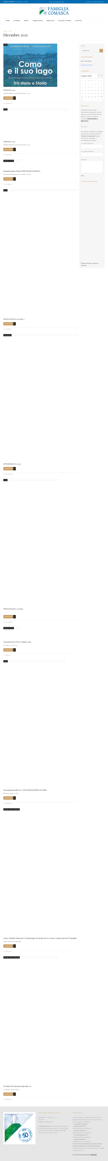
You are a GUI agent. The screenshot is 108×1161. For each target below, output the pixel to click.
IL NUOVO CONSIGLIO (88, 225)
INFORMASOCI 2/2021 (12, 464)
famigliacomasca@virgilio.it (98, 1)
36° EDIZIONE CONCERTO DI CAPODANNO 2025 (90, 205)
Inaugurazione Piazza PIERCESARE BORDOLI (21, 171)
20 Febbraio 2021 (8, 803)
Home (5, 31)
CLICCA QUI (93, 1154)
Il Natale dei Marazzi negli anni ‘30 (17, 1086)
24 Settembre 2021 (9, 474)
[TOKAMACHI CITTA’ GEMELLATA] (40, 633)
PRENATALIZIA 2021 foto (13, 609)
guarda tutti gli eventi (86, 65)
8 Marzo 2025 (85, 199)
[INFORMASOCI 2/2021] (40, 397)
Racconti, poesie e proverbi (11, 809)
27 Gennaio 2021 (8, 951)
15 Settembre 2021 (9, 622)
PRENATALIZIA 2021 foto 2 (13, 319)
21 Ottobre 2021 (8, 184)
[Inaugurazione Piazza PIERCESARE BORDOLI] (40, 164)
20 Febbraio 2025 (86, 219)
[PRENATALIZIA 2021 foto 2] (40, 252)
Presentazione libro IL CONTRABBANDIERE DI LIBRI (25, 790)
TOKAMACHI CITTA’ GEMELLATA (17, 642)
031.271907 (88, 1)
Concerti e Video (8, 160)
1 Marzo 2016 (85, 256)
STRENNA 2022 (9, 90)
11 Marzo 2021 (8, 655)
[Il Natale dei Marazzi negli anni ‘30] (40, 1019)
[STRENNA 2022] (40, 65)
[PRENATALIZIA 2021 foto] (40, 542)
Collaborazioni (85, 243)
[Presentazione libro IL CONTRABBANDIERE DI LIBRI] (40, 723)
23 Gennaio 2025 (85, 238)
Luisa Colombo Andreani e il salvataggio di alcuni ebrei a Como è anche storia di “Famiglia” (40, 938)
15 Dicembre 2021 (8, 103)
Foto (5, 44)
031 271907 (41, 1119)
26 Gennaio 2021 (8, 1099)
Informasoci (7, 335)
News (5, 661)
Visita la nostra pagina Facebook (56, 1)
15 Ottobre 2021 (8, 329)
